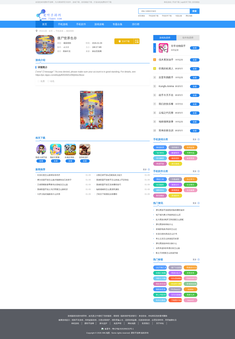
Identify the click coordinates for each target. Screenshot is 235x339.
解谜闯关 (175, 153)
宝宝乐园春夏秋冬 (176, 295)
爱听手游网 (48, 2)
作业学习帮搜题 (176, 284)
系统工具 (160, 179)
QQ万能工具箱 (161, 267)
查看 (41, 161)
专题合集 (178, 16)
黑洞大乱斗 (176, 273)
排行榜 (135, 24)
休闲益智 (190, 147)
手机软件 (81, 24)
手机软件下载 (167, 16)
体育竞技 (190, 158)
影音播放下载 (86, 2)
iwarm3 (190, 300)
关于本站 (160, 323)
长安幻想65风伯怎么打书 (166, 234)
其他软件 (175, 195)
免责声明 (117, 323)
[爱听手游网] (49, 12)
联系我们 (146, 323)
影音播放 (196, 2)
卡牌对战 (190, 153)
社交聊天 (190, 185)
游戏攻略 (99, 24)
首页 (44, 24)
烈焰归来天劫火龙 (191, 278)
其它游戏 (175, 164)
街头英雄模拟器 (176, 278)
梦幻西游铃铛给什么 (164, 224)
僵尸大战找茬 (176, 267)
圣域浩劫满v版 (191, 284)
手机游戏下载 (153, 16)
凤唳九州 (190, 295)
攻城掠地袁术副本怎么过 (166, 229)
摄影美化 (160, 190)
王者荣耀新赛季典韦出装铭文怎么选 (52, 184)
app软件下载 (186, 2)
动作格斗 (175, 147)
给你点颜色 (161, 300)
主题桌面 (175, 179)
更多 (145, 169)
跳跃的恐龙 (161, 289)
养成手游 (160, 164)
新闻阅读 (175, 190)
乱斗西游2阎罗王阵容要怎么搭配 (170, 219)
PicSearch (175, 289)
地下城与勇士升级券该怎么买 (168, 215)
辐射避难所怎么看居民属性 (107, 189)
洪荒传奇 (190, 273)
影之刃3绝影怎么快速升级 (167, 253)
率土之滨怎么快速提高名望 (167, 239)
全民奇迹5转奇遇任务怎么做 (168, 248)
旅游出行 (175, 185)
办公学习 (190, 179)
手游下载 (176, 2)
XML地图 (106, 333)
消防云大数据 (161, 278)
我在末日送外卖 (161, 284)
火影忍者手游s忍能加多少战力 (109, 175)
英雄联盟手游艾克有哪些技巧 (108, 184)
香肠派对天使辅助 (191, 267)
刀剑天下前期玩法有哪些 (106, 194)
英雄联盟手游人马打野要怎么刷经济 (52, 189)
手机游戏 (63, 24)
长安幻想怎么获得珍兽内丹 (48, 175)
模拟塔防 (70, 31)
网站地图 (189, 16)
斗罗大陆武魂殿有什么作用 (48, 194)
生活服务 (160, 185)
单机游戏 (167, 2)
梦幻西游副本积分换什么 (166, 243)
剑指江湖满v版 (161, 273)
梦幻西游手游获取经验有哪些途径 (170, 210)
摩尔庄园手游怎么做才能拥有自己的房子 (54, 180)
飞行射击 (160, 153)
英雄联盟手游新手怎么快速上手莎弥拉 (112, 180)
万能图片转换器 (176, 300)
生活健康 (190, 190)
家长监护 (103, 323)
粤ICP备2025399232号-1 (123, 329)
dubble (191, 289)
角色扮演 (160, 147)
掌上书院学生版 (161, 295)
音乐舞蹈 (160, 158)
